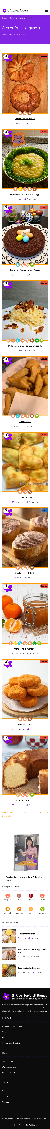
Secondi (7, 913)
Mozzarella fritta (25, 724)
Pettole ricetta (25, 421)
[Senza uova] (30, 189)
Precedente (7, 812)
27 (23, 812)
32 (40, 812)
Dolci (19, 900)
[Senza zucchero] (30, 113)
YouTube (5, 1102)
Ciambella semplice (25, 800)
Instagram (6, 1096)
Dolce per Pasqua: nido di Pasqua (25, 270)
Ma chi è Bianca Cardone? (12, 1026)
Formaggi (31, 900)
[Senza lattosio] (18, 340)
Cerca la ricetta (8, 1072)
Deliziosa (44, 56)
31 (37, 812)
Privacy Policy (17, 1125)
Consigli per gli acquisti (11, 1043)
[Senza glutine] (20, 189)
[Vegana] (37, 340)
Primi (42, 900)
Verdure (42, 913)
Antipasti (7, 900)
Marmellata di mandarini (25, 649)
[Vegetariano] (32, 265)
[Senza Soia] (25, 113)
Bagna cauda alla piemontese (29, 968)
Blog (4, 1032)
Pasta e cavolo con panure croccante (25, 346)
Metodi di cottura (9, 1067)
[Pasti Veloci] (8, 340)
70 (46, 812)
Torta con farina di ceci (26, 934)
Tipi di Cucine (7, 1061)
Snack (30, 913)
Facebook (6, 1091)
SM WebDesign (32, 1125)
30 (33, 812)
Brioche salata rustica (25, 119)
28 (26, 812)
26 (19, 812)
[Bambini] (18, 265)
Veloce (44, 510)
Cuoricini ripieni (25, 497)
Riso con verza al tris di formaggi (25, 194)
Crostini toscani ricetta (25, 573)
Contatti (5, 1037)
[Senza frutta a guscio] (20, 113)
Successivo (7, 816)
